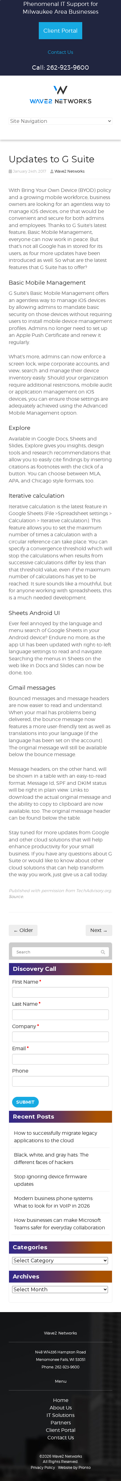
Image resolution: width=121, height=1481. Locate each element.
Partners (61, 1423)
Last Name (26, 1004)
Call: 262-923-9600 (60, 67)
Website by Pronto (74, 1467)
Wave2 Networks (69, 171)
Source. (16, 896)
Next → (99, 930)
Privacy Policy (43, 1467)
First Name (26, 982)
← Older (23, 930)
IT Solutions (60, 1415)
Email (20, 1048)
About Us (61, 1408)
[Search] (103, 952)
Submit (25, 1102)
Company (25, 1026)
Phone (20, 1071)
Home (60, 1400)
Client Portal (60, 30)
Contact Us (60, 52)
